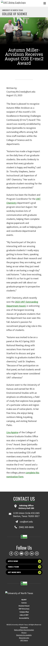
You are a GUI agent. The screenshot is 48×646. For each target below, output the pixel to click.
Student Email (24, 606)
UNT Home (24, 640)
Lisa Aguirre (12, 432)
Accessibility (24, 618)
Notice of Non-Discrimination (24, 630)
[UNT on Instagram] (27, 553)
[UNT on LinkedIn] (32, 553)
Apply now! (13, 561)
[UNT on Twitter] (16, 553)
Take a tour (13, 567)
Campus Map (24, 612)
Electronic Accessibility (24, 635)
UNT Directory (24, 609)
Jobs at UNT (24, 615)
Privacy (24, 632)
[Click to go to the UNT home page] (13, 3)
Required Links (24, 638)
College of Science (14, 13)
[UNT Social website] (37, 553)
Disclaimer (24, 627)
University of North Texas (12, 10)
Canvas (24, 603)
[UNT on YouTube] (21, 553)
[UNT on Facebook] (11, 553)
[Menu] (44, 3)
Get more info (14, 572)
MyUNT (24, 600)
